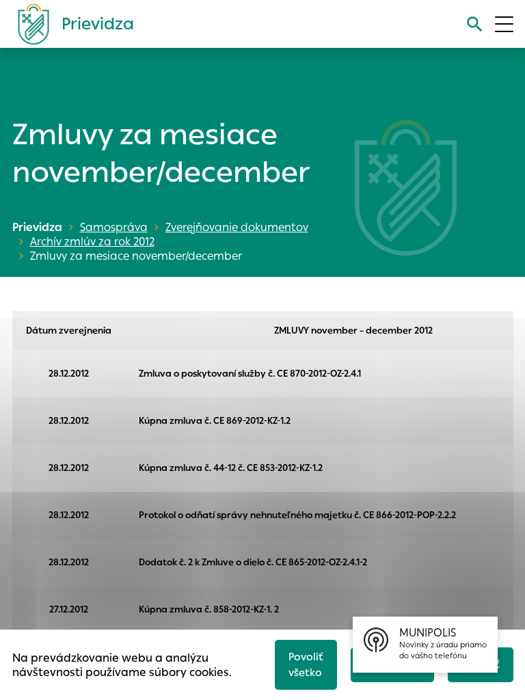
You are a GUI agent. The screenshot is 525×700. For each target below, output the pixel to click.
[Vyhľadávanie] (475, 24)
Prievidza (37, 227)
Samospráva (114, 227)
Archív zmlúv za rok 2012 (92, 241)
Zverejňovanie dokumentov (236, 227)
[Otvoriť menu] (504, 24)
